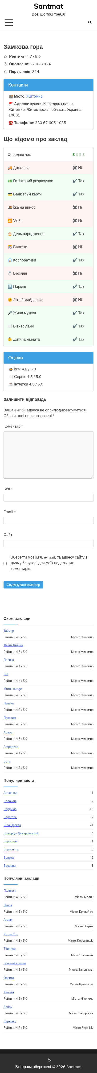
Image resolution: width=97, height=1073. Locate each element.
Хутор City (11, 934)
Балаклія (10, 801)
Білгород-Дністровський (21, 833)
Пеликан (10, 890)
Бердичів (10, 809)
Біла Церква (12, 825)
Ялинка (9, 660)
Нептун (9, 703)
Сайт (8, 534)
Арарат (9, 732)
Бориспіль (11, 849)
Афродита (11, 747)
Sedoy (8, 1007)
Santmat (48, 6)
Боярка (9, 857)
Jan (6, 674)
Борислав (10, 841)
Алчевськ (10, 793)
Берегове (10, 817)
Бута (7, 761)
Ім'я (8, 488)
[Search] (89, 22)
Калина (9, 992)
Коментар (13, 426)
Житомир (34, 96)
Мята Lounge (13, 689)
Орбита (9, 978)
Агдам (8, 919)
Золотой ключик (15, 963)
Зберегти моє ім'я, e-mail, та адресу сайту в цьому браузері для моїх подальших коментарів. (49, 563)
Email (10, 511)
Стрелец (10, 1021)
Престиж (10, 718)
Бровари (10, 865)
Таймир (9, 631)
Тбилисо (10, 948)
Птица (8, 905)
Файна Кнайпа (13, 645)
